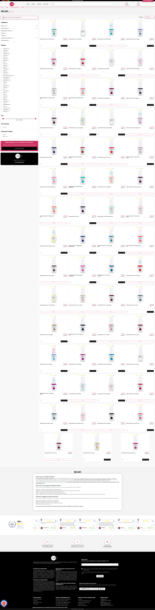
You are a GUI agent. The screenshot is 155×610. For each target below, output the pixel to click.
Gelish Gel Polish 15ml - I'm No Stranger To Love (76, 335)
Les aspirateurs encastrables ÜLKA (63, 602)
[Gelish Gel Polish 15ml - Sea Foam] (140, 295)
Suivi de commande (37, 599)
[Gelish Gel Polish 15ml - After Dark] (54, 147)
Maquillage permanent (7, 30)
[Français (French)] (2, 0)
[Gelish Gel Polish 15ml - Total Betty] (54, 354)
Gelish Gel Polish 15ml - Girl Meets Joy (133, 98)
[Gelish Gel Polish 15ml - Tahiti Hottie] (82, 354)
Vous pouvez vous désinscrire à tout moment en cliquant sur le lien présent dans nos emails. (95, 573)
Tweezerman (6, 101)
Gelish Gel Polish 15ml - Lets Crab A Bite (133, 275)
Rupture (111, 45)
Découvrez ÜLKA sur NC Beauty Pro (63, 599)
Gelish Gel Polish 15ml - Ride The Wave (104, 39)
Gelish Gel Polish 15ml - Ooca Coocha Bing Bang (105, 246)
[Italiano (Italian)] (9, 0)
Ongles (4, 25)
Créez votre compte (37, 602)
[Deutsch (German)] (5, 0)
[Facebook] (100, 589)
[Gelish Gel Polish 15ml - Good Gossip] (140, 324)
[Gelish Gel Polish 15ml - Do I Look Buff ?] (82, 295)
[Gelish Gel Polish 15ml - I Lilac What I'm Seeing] (140, 147)
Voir (54, 34)
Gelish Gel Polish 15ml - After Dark (46, 157)
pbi (4, 89)
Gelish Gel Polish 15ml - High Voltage (46, 68)
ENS (4, 62)
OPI (5, 84)
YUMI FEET (6, 111)
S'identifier (35, 600)
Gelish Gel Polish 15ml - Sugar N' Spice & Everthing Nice (76, 275)
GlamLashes (6, 68)
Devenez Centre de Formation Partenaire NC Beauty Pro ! (66, 584)
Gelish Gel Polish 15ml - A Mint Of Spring (47, 39)
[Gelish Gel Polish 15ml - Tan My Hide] (111, 383)
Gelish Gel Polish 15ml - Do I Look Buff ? (76, 305)
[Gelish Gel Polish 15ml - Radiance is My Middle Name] (82, 176)
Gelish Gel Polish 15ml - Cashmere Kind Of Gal (47, 98)
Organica (5, 87)
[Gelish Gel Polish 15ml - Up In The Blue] (140, 29)
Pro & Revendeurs (147, 0)
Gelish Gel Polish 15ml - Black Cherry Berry (133, 186)
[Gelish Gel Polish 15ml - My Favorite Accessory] (111, 265)
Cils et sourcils (5, 28)
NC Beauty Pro (7, 80)
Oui (5, 127)
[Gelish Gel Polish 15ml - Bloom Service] (54, 413)
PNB (5, 92)
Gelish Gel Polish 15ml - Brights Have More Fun (133, 246)
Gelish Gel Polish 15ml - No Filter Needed (105, 364)
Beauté (3, 33)
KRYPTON (5, 72)
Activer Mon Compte (19, 148)
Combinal (6, 55)
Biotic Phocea (6, 53)
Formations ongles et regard (62, 605)
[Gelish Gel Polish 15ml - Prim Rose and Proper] (140, 206)
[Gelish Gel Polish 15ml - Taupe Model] (54, 324)
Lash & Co (6, 73)
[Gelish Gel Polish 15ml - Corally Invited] (111, 176)
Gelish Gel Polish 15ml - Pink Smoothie (133, 68)
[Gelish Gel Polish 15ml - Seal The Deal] (54, 117)
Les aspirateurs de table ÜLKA (62, 603)
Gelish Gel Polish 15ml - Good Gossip (132, 334)
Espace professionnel (82, 605)
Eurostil (5, 63)
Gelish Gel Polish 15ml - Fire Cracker (104, 157)
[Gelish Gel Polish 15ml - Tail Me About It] (140, 117)
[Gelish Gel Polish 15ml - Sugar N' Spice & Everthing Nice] (82, 265)
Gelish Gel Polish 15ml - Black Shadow (104, 423)
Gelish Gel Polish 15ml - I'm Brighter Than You (47, 216)
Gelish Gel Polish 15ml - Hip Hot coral (132, 423)
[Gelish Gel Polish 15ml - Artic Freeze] (140, 354)
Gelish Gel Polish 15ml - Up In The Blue (133, 39)
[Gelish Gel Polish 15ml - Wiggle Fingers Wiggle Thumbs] (82, 236)
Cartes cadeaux (5, 40)
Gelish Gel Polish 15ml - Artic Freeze (132, 364)
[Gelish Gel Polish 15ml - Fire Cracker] (111, 147)
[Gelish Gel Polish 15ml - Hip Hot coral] (140, 413)
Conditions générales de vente (84, 600)
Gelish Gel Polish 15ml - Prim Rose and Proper (133, 216)
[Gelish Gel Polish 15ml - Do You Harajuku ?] (82, 117)
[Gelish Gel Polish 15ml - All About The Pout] (82, 413)
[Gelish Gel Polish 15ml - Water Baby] (82, 383)
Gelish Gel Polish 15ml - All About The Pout (76, 423)
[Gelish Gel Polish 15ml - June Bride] (111, 324)
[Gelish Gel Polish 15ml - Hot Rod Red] (140, 383)
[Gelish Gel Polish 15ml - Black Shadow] (111, 413)
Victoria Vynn (6, 107)
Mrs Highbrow (6, 79)
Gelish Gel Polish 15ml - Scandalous (75, 68)
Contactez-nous (81, 603)
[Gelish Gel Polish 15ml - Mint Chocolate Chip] (111, 206)
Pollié (4, 94)
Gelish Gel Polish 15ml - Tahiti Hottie (75, 364)
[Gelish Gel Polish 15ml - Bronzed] (97, 442)
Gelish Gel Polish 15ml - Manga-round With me (76, 98)
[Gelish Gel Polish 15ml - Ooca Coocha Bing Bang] (111, 236)
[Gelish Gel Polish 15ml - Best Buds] (111, 58)
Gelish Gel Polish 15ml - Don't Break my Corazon (75, 157)
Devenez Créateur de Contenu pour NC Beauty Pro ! (65, 569)
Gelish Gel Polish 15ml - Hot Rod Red (132, 393)
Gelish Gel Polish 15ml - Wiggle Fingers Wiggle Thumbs (75, 246)
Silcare (5, 97)
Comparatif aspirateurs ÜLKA (62, 600)
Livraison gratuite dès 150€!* (77, 0)
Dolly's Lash (6, 58)
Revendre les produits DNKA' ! (40, 580)
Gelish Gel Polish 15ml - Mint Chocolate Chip (105, 216)
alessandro (6, 50)
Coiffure (4, 35)
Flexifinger (5, 65)
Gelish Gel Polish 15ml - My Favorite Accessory (104, 275)
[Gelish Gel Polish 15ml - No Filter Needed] (111, 354)
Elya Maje (6, 60)
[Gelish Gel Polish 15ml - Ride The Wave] (111, 29)
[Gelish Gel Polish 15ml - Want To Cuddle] (54, 265)
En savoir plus (11, 11)
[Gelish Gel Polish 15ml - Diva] (82, 206)
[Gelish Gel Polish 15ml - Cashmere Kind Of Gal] (54, 88)
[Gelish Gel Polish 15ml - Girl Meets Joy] (140, 88)
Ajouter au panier (64, 45)
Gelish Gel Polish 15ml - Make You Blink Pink (47, 186)
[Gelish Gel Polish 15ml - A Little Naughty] (111, 295)
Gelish (5, 67)
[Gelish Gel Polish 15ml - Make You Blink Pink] (54, 176)
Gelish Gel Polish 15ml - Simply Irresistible (105, 127)
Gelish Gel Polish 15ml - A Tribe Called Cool (47, 305)
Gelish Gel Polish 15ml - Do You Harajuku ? (76, 127)
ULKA (5, 102)
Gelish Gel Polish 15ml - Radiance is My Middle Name (75, 187)
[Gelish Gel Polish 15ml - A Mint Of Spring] (54, 29)
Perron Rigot (6, 90)
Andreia (5, 51)
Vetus (5, 106)
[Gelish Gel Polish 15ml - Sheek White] (82, 29)
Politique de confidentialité (83, 602)
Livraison (80, 599)
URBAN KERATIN (7, 104)
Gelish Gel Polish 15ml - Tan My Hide (104, 393)
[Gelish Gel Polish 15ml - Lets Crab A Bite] (140, 265)
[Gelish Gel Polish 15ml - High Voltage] (54, 58)
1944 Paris (6, 48)
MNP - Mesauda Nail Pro (8, 75)
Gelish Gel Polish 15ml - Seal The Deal (46, 127)
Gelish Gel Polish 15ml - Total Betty (46, 364)
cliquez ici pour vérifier (62, 607)
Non (5, 136)
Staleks (5, 99)
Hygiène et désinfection (7, 38)
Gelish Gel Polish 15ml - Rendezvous (104, 98)
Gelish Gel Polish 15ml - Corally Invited (104, 186)
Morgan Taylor (6, 77)
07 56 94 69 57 (20, 162)
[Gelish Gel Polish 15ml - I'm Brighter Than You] (54, 206)
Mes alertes (35, 603)
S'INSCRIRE (99, 576)
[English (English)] (3, 0)
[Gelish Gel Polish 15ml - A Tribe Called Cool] (54, 295)
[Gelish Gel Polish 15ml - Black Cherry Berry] (140, 176)
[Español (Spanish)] (7, 0)
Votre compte (37, 597)
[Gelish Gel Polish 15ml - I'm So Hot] (58, 442)
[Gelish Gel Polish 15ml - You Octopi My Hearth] (54, 383)
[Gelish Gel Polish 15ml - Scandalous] (82, 58)
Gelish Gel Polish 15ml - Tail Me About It (133, 127)
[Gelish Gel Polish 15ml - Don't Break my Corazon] (82, 147)
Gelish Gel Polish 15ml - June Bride (104, 334)
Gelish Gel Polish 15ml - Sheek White (75, 39)
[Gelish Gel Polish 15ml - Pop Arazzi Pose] (135, 442)
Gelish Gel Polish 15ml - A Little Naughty (104, 305)
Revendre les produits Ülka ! (40, 568)
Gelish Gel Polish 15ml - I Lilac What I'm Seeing (133, 157)
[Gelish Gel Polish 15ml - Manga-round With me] (82, 88)
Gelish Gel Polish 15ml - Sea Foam (132, 305)
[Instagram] (103, 589)
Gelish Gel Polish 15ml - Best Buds (103, 68)
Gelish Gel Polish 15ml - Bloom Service (46, 423)
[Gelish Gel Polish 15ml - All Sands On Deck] (54, 236)
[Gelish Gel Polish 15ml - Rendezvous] (111, 88)
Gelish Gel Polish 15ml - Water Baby (75, 393)
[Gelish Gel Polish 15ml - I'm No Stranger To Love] (82, 324)
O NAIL (5, 82)
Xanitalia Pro (6, 109)
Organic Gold (6, 85)
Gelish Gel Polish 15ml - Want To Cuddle (47, 275)
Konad (5, 70)
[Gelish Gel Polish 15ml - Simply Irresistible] (111, 117)
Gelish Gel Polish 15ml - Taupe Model (46, 334)
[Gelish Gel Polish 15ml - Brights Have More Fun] (140, 236)
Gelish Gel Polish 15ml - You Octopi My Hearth (46, 394)
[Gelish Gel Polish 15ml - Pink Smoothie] (140, 58)
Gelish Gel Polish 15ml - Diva (74, 216)
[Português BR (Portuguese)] (6, 0)
